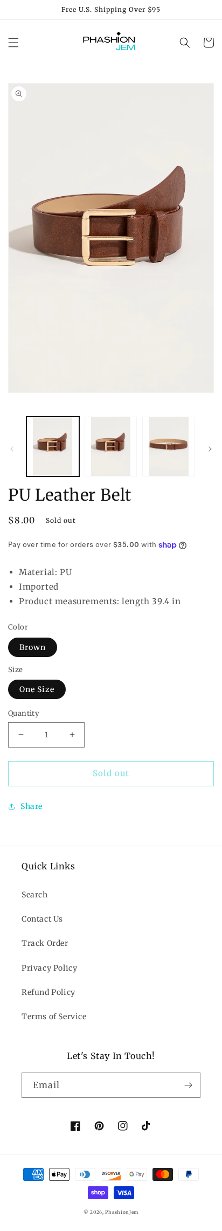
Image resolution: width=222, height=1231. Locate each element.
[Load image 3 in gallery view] (168, 447)
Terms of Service (54, 1016)
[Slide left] (12, 449)
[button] (13, 42)
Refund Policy (48, 992)
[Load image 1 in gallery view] (52, 447)
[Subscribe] (188, 1085)
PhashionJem (121, 1212)
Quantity (23, 713)
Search (35, 895)
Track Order (45, 943)
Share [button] (31, 806)
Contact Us (42, 919)
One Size (36, 689)
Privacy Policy (49, 968)
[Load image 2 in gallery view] (111, 447)
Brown (32, 647)
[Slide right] (210, 449)
